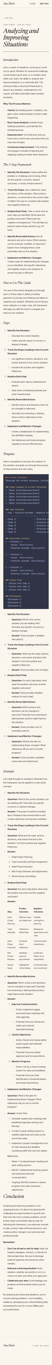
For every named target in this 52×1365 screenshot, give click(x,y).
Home (33, 4)
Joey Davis (9, 3)
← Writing (8, 18)
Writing (44, 4)
